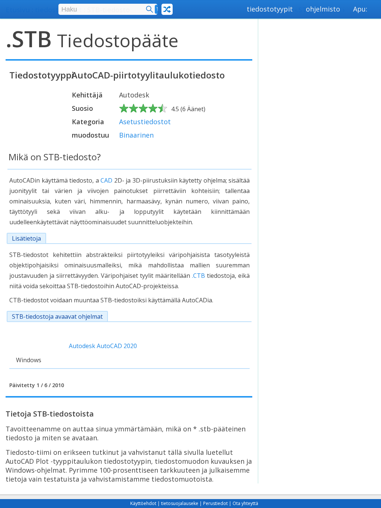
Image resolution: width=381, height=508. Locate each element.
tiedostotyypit (270, 8)
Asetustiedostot (145, 121)
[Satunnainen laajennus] (167, 9)
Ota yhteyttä (245, 503)
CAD (106, 180)
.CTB (198, 275)
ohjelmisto (323, 8)
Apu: (360, 8)
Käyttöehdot (143, 503)
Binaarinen (136, 135)
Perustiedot (215, 503)
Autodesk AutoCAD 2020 (103, 346)
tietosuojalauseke (179, 503)
